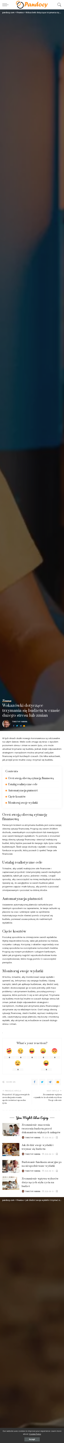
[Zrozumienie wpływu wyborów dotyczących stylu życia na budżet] (10, 1183)
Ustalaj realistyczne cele (22, 784)
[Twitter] (17, 726)
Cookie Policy (35, 1434)
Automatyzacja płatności (22, 790)
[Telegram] (20, 726)
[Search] (58, 4)
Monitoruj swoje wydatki (23, 803)
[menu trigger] (6, 4)
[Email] (24, 726)
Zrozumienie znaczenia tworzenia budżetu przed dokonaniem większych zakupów (41, 1128)
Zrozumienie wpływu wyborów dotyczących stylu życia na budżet (40, 1182)
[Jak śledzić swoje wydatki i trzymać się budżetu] (10, 1149)
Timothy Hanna (19, 721)
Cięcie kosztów (17, 796)
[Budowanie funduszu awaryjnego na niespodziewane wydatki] (10, 1166)
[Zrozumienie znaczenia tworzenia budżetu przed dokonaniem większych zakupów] (10, 1129)
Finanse (6, 700)
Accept (32, 1439)
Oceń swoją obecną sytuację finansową (31, 778)
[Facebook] (13, 726)
